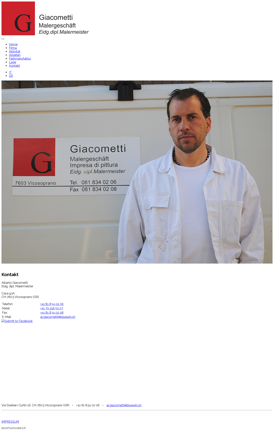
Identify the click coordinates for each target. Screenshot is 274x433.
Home (13, 44)
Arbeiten (15, 55)
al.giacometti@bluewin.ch (57, 317)
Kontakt (14, 65)
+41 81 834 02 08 (52, 312)
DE (11, 76)
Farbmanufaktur (20, 58)
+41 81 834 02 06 (52, 304)
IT (10, 72)
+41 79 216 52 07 (51, 308)
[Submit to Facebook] (17, 321)
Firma (13, 48)
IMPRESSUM (10, 421)
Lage (12, 62)
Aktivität (14, 51)
